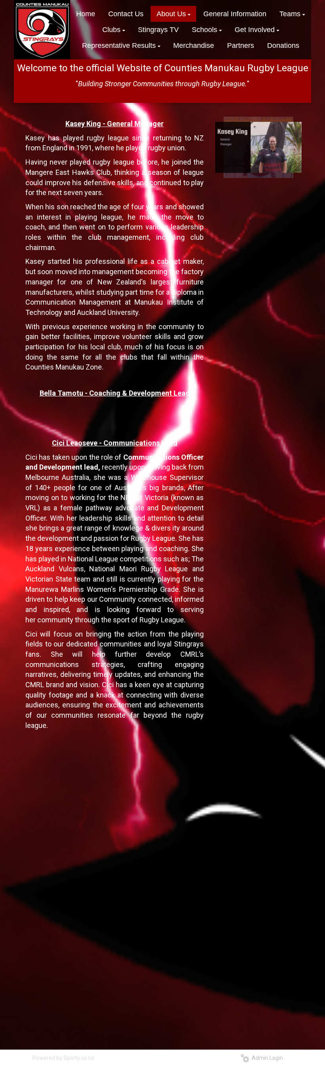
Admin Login (266, 1058)
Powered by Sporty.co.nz (63, 1058)
